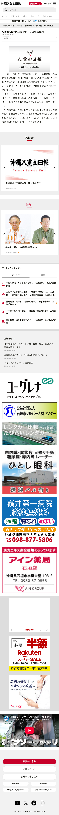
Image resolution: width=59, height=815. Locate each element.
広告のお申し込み (29, 776)
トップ (4, 16)
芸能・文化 (35, 16)
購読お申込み (35, 4)
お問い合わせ (29, 769)
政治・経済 (15, 16)
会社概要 (15, 784)
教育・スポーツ (49, 16)
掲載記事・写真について (16, 790)
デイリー (16, 275)
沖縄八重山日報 (8, 26)
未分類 (19, 26)
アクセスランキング (10, 268)
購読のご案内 (29, 761)
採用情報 (43, 784)
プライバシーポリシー (43, 790)
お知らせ (8, 338)
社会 (25, 16)
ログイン (47, 4)
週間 (43, 275)
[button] (4, 168)
